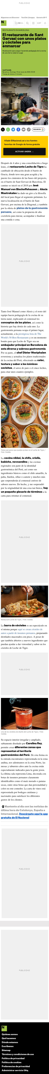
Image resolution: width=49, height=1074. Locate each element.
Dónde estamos (10, 1042)
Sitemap (6, 1050)
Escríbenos (7, 1046)
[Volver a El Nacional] (19, 23)
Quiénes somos (10, 1034)
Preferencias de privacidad (16, 1066)
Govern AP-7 (41, 17)
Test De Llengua (28, 17)
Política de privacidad (13, 1059)
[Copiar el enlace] (29, 129)
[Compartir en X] (3, 129)
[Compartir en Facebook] (18, 129)
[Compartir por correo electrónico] (23, 129)
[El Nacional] (24, 1029)
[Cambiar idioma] (39, 23)
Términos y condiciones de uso (18, 1054)
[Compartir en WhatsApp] (8, 129)
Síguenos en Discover (10, 17)
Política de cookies (11, 1062)
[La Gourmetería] (3, 23)
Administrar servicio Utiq (15, 1070)
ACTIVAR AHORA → (24, 152)
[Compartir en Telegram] (13, 129)
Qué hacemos (9, 1038)
